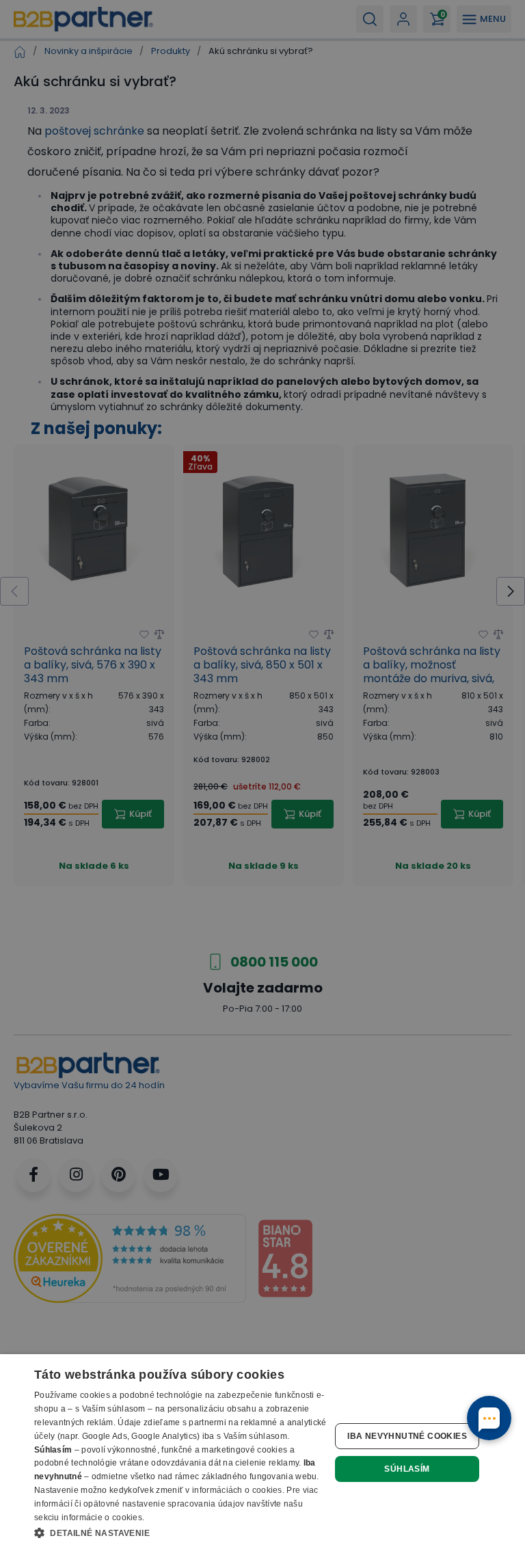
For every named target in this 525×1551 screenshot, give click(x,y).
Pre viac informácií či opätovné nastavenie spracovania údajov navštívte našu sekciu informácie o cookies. (176, 1503)
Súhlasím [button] (406, 1469)
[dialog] (262, 1452)
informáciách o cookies (237, 1490)
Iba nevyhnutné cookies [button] (407, 1436)
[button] (180, 1532)
